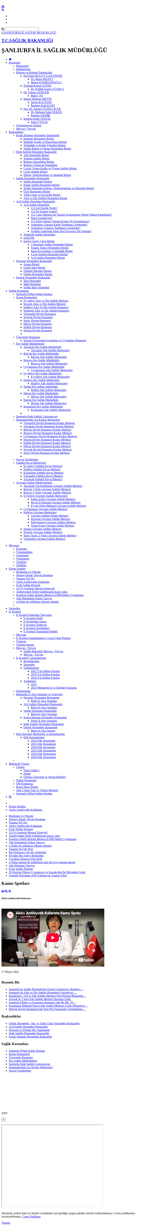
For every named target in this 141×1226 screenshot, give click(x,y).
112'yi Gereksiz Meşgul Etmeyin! (35, 588)
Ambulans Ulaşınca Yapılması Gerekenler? (55, 228)
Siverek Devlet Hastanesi (38, 317)
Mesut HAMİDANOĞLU (46, 82)
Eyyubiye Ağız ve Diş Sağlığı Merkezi (46, 300)
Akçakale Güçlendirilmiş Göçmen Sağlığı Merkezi (53, 485)
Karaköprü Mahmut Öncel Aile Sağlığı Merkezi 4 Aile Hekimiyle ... (48, 1005)
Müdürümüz (23, 69)
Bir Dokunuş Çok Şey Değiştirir (27, 852)
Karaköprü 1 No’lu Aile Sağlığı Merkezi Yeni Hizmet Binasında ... (47, 995)
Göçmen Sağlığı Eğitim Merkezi (49, 515)
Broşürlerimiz (31, 661)
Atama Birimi (31, 264)
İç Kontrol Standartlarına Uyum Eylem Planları (43, 638)
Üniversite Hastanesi (28, 337)
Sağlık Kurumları (19, 290)
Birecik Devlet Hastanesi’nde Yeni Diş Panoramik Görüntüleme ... (47, 1009)
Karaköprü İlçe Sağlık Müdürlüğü (43, 406)
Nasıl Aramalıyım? (42, 218)
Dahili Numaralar (26, 780)
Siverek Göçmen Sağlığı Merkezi (43, 532)
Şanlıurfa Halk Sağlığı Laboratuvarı (36, 416)
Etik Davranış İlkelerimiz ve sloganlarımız (40, 734)
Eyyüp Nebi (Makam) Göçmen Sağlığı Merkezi (58, 505)
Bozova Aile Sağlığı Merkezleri (49, 363)
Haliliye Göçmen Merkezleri (40, 512)
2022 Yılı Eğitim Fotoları (45, 671)
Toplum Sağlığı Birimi (36, 158)
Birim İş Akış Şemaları (44, 700)
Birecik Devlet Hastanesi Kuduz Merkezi (47, 429)
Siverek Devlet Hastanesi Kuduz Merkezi (48, 449)
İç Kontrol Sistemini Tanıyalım (34, 614)
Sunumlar (29, 664)
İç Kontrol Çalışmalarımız (31, 657)
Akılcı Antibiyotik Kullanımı (32, 581)
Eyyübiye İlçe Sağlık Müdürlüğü (43, 373)
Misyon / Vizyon (26, 128)
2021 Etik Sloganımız (43, 743)
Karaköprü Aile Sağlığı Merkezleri (51, 409)
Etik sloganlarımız (34, 737)
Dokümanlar (23, 691)
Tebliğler (21, 565)
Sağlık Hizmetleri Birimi (38, 181)
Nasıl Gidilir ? (32, 770)
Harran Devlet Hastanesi (38, 330)
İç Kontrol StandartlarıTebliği (40, 631)
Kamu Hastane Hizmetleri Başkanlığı (37, 135)
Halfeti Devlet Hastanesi (38, 327)
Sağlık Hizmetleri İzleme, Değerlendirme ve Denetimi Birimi (59, 188)
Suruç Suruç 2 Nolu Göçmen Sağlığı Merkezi (50, 535)
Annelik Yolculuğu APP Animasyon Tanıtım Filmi (38, 875)
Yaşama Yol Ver (25, 578)
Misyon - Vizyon (26, 648)
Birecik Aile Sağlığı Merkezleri (49, 357)
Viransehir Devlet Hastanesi (40, 314)
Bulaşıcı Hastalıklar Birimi (39, 161)
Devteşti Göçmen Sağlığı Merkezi (50, 519)
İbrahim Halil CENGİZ (37, 118)
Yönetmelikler (24, 552)
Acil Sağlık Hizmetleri (36, 204)
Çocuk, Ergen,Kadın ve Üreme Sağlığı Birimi (50, 168)
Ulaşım (20, 767)
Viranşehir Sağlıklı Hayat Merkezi (43, 476)
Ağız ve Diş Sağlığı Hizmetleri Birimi (45, 198)
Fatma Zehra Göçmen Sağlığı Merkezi (53, 499)
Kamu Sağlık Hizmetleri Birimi (42, 185)
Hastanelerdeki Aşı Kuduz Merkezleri (38, 419)
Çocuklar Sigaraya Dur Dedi (25, 859)
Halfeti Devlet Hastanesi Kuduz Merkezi (47, 442)
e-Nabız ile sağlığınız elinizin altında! (37, 601)
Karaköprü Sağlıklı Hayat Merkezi (44, 472)
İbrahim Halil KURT (43, 105)
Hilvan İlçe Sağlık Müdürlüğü (41, 393)
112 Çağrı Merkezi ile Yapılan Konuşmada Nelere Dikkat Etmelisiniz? (71, 214)
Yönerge (21, 641)
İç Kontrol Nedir (33, 618)
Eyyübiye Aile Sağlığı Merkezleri (50, 376)
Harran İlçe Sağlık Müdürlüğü (41, 400)
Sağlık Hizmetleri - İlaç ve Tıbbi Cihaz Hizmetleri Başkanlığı (44, 1023)
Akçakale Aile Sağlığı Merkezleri (50, 350)
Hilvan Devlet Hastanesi (38, 323)
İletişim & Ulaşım (19, 763)
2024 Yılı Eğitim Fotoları (45, 677)
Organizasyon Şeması (28, 125)
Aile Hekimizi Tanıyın (22, 865)
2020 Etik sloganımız (43, 747)
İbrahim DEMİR (40, 115)
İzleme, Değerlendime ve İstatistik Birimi (47, 175)
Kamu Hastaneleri (26, 297)
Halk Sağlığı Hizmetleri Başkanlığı (36, 151)
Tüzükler (21, 562)
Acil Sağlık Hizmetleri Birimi (48, 257)
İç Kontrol (15, 611)
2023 (34, 684)
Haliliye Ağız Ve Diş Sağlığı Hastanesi (46, 307)
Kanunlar (21, 548)
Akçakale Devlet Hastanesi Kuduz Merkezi (49, 426)
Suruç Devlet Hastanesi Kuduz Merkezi (47, 452)
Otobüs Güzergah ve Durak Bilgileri (45, 777)
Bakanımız (22, 65)
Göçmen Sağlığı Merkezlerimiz (34, 482)
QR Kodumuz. (24, 783)
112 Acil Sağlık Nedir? (44, 208)
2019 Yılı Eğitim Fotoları (45, 674)
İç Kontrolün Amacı (35, 621)
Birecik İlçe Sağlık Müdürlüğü (41, 353)
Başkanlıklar (16, 132)
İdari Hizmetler (32, 280)
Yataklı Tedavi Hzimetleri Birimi (49, 247)
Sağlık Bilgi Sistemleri (36, 287)
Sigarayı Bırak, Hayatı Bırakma (34, 575)
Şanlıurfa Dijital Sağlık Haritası (34, 294)
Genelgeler (22, 555)
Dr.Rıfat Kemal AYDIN (37, 85)
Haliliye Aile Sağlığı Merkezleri (49, 383)
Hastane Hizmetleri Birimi (39, 138)
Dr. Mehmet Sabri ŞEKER (46, 112)
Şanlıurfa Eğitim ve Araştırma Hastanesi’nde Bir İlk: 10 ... (42, 1002)
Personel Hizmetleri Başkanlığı (34, 261)
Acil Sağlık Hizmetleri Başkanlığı (35, 201)
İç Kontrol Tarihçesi (35, 624)
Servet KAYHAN (41, 102)
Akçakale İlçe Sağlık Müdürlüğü (42, 347)
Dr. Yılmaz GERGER (36, 92)
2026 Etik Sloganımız (43, 757)
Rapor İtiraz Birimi (27, 786)
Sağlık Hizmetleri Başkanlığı (32, 178)
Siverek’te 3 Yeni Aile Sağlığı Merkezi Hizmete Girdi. (40, 999)
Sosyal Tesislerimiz (27, 459)
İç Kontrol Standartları (36, 628)
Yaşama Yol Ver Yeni (21, 849)
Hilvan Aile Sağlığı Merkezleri (48, 396)
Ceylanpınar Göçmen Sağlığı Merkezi (45, 509)
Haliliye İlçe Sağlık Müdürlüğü (41, 380)
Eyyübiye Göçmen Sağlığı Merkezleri (45, 495)
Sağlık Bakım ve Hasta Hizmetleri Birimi (47, 148)
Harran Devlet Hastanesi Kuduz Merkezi (47, 439)
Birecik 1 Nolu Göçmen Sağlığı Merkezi (47, 489)
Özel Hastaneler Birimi (37, 191)
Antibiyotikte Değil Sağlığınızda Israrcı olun (41, 591)
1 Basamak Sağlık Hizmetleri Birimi (52, 244)
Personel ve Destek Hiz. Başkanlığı (29, 1030)
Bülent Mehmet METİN (38, 99)
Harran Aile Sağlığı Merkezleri (48, 403)
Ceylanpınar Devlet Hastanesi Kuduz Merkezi (50, 436)
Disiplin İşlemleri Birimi (37, 271)
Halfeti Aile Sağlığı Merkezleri (48, 390)
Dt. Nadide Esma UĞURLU (47, 89)
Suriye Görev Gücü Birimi (39, 241)
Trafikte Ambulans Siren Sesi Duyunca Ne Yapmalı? (61, 231)
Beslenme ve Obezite (28, 571)
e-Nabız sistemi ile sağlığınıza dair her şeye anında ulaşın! (42, 862)
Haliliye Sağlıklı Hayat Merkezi (42, 469)
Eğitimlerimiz (31, 667)
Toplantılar (30, 681)
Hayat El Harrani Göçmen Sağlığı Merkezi (55, 502)
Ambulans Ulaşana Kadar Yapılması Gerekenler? (59, 224)
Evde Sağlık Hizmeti (28, 585)
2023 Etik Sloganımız (43, 750)
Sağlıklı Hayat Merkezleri (31, 462)
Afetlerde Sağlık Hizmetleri (39, 234)
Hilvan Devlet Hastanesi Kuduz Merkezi (47, 446)
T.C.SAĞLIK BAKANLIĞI (27, 40)
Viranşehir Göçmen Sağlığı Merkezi (44, 538)
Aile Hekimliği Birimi (36, 155)
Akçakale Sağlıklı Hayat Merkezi (43, 479)
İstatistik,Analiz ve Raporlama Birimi (45, 142)
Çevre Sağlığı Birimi (35, 171)
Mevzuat (14, 545)
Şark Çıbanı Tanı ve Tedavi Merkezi (37, 790)
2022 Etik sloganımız (43, 740)
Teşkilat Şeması (25, 644)
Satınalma (14, 608)
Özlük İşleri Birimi (34, 267)
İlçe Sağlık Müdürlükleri (30, 343)
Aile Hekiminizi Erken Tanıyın (34, 598)
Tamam (5, 1222)
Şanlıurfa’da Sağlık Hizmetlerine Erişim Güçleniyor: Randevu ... (46, 989)
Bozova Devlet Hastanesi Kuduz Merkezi (48, 433)
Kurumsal (14, 62)
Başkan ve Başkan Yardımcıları (34, 72)
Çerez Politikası (31, 1216)
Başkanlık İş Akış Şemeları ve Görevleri (39, 694)
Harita (27, 773)
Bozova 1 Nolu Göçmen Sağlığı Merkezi (47, 492)
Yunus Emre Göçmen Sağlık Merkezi (52, 525)
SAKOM (29, 237)
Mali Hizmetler (32, 284)
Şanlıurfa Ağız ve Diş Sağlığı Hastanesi (46, 310)
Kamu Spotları (17, 568)
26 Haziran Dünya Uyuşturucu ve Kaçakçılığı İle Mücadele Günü (47, 872)
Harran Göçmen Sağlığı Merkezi (42, 528)
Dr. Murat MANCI (42, 79)
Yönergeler (22, 558)
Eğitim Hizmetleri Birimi (38, 274)
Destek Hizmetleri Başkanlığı (33, 277)
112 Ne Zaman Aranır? (44, 211)
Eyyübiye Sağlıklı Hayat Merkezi (43, 466)
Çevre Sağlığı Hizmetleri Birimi (49, 254)
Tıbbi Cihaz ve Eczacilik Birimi (42, 194)
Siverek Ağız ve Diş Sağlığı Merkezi (45, 304)
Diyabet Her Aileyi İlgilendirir (26, 855)
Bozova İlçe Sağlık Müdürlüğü (41, 360)
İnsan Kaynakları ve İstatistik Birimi (52, 251)
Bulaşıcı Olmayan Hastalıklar (40, 165)
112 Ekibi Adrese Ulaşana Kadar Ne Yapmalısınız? (60, 221)
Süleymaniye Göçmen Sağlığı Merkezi (53, 522)
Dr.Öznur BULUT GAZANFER (43, 75)
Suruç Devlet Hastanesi (37, 320)
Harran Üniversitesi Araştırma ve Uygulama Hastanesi (55, 340)
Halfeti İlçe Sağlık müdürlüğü (41, 386)
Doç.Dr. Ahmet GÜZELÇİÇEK (42, 108)
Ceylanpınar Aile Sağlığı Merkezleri (52, 370)
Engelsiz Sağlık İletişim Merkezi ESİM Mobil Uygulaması (50, 595)
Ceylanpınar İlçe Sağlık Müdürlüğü (44, 366)
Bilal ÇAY (37, 95)
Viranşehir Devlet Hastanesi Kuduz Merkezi (49, 423)
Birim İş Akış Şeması (43, 730)
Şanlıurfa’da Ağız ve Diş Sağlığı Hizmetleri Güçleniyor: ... (43, 992)
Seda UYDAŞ (39, 122)
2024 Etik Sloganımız (43, 753)
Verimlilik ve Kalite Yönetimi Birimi (45, 145)
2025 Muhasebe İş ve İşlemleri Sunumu (54, 687)
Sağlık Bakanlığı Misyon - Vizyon (43, 651)
